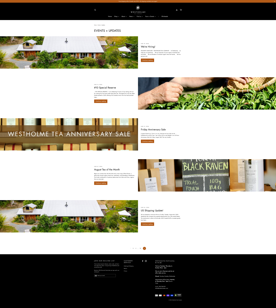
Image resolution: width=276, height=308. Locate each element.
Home (110, 16)
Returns (125, 268)
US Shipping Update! (152, 210)
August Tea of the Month (107, 169)
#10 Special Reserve (105, 87)
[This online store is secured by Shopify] (178, 296)
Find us (139, 16)
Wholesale (164, 16)
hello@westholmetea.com (161, 288)
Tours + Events (149, 16)
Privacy (125, 271)
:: (158, 16)
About (123, 16)
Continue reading (147, 60)
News (131, 16)
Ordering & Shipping (128, 266)
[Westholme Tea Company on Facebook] (143, 261)
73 (140, 248)
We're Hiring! (148, 46)
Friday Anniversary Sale (153, 129)
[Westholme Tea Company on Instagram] (146, 261)
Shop (116, 16)
